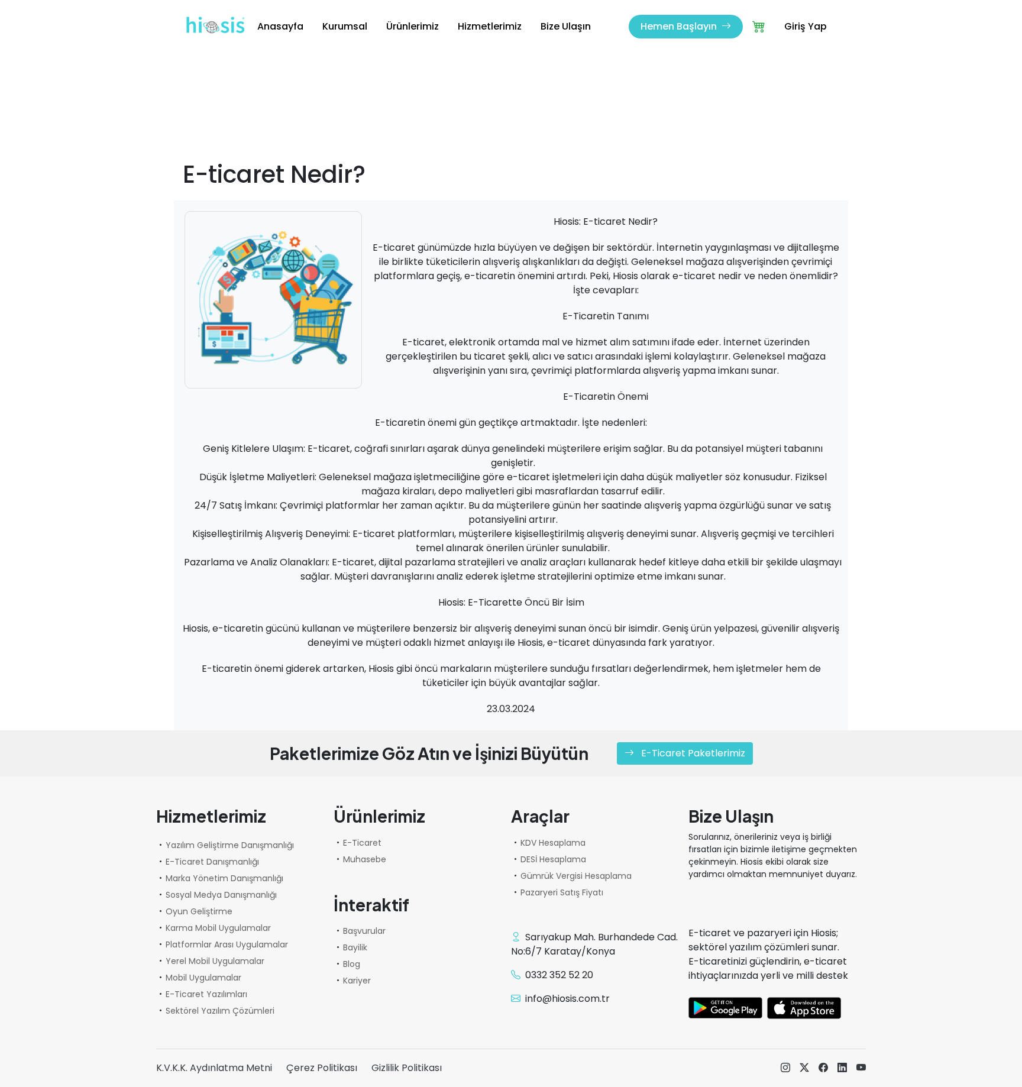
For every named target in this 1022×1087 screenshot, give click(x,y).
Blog (351, 964)
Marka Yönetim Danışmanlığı (224, 878)
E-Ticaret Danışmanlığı (212, 862)
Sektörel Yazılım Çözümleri (220, 1011)
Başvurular (364, 931)
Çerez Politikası (321, 1068)
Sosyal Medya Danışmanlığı (221, 895)
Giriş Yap (805, 26)
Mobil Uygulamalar (203, 978)
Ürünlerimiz (412, 26)
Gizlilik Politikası (406, 1068)
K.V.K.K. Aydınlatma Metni (214, 1068)
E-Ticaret (362, 843)
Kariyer (357, 980)
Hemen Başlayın (680, 26)
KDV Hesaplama (553, 843)
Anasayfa (280, 26)
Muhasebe (364, 859)
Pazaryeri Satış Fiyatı (561, 892)
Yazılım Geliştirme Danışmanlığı (230, 845)
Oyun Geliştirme (199, 911)
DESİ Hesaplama (553, 859)
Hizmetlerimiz (490, 26)
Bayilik (355, 947)
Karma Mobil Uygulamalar (218, 928)
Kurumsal (344, 26)
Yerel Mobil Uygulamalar (215, 961)
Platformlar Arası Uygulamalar (227, 944)
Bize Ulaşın (566, 26)
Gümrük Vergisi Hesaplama (576, 876)
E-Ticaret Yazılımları (206, 994)
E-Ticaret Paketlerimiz (692, 753)
